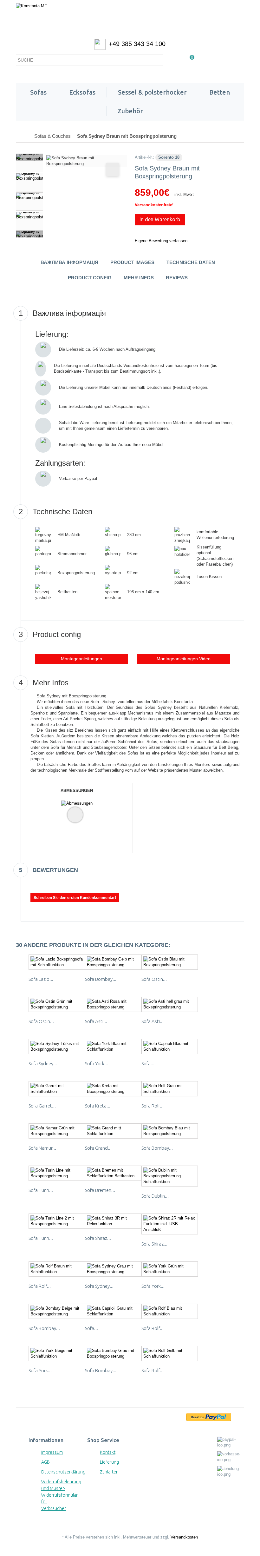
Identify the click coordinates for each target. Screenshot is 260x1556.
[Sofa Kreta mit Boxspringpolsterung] (113, 1088)
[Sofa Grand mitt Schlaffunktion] (113, 1131)
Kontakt (107, 1452)
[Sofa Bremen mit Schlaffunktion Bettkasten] (113, 1173)
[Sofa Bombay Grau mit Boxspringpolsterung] (113, 1353)
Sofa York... (96, 1063)
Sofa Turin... (41, 1190)
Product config (90, 277)
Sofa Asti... (96, 1021)
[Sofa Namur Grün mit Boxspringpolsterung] (57, 1131)
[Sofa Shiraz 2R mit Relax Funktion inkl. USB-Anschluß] (169, 1224)
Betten (219, 92)
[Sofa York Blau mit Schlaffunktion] (113, 1046)
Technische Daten (190, 262)
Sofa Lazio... (41, 979)
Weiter (29, 233)
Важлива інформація (69, 262)
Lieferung (109, 1462)
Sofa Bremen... (100, 1190)
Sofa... (147, 1063)
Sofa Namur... (42, 1148)
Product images (132, 262)
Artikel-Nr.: (144, 157)
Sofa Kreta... (97, 1105)
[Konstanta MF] (130, 19)
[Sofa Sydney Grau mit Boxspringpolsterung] (113, 1269)
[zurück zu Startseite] (22, 136)
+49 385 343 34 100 (137, 43)
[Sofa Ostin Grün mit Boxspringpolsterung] (57, 1004)
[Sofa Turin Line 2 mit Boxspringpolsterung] (57, 1221)
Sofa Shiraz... (98, 1238)
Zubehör (130, 111)
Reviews (177, 277)
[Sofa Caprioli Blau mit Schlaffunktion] (169, 1046)
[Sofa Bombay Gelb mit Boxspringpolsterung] (113, 962)
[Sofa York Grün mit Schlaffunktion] (169, 1269)
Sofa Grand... (98, 1148)
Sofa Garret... (42, 1105)
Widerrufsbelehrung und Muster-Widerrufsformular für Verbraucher (61, 1495)
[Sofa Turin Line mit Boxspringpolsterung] (57, 1173)
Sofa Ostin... (154, 979)
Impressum (52, 1452)
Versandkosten (184, 1537)
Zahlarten (109, 1471)
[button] (183, 659)
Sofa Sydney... (43, 1063)
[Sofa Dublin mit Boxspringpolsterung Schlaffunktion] (169, 1176)
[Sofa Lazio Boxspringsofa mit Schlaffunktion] (57, 962)
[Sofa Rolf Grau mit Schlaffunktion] (169, 1088)
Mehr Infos (139, 277)
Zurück (29, 157)
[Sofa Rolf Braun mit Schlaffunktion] (57, 1269)
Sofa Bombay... (100, 979)
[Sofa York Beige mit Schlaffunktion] (57, 1353)
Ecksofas (82, 92)
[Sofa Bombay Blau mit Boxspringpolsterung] (169, 1131)
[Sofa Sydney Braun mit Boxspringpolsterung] (29, 163)
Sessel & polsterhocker (152, 92)
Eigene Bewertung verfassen (161, 240)
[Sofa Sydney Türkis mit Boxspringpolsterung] (57, 1046)
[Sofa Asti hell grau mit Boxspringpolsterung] (169, 1004)
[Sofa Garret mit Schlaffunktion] (57, 1088)
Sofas (38, 92)
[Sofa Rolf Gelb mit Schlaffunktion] (169, 1353)
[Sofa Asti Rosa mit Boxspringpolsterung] (113, 1004)
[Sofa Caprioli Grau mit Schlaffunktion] (113, 1311)
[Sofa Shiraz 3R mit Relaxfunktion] (113, 1221)
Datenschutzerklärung (63, 1471)
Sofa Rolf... (152, 1105)
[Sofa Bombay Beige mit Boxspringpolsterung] (57, 1311)
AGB (45, 1462)
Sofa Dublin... (155, 1196)
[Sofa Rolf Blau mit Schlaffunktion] (169, 1311)
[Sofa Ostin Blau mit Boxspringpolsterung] (169, 962)
